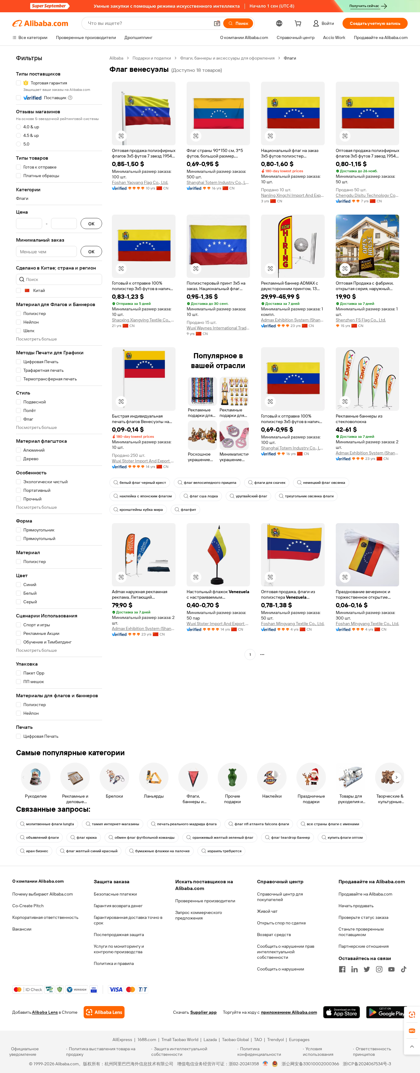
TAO (258, 1039)
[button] (217, 23)
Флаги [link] (290, 58)
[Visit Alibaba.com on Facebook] (342, 969)
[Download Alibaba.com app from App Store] (341, 1012)
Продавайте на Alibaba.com (365, 894)
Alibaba (116, 58)
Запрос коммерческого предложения (198, 915)
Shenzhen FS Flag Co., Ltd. (361, 319)
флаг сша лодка (204, 496)
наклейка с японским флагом (146, 496)
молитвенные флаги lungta (50, 824)
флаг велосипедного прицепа (210, 482)
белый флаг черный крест (143, 482)
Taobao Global (235, 1039)
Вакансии (21, 929)
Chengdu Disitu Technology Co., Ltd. (367, 195)
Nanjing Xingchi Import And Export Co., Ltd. (293, 195)
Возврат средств (274, 934)
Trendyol (275, 1039)
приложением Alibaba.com (289, 1012)
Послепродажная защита (119, 934)
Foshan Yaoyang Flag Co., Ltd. (140, 182)
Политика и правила (114, 963)
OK (91, 223)
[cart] (299, 24)
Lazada (210, 1039)
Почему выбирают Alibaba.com (42, 894)
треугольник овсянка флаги (309, 496)
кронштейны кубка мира (141, 509)
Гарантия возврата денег (118, 905)
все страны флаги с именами (333, 824)
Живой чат (267, 911)
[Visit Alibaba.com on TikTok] (403, 969)
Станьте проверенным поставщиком (361, 932)
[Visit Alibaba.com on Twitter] (366, 969)
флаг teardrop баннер (290, 837)
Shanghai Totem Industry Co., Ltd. (218, 182)
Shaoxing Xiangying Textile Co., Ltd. (144, 319)
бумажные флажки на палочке (162, 851)
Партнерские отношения (364, 946)
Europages (299, 1039)
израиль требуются (224, 851)
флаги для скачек (269, 482)
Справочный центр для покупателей (280, 897)
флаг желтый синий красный (91, 851)
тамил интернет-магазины (115, 824)
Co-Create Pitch (28, 905)
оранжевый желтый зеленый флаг (222, 837)
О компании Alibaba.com (38, 881)
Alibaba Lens (45, 1012)
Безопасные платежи (115, 894)
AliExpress (122, 1039)
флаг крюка (87, 837)
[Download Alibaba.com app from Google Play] (387, 1012)
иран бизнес (37, 851)
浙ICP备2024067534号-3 (367, 1063)
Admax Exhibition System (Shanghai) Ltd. (293, 319)
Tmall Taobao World (179, 1039)
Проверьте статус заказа (363, 917)
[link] (412, 1015)
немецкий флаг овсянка (324, 482)
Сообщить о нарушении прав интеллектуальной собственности (285, 952)
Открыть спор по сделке (281, 922)
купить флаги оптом (345, 837)
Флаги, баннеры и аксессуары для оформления (227, 58)
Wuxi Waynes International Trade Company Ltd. (218, 327)
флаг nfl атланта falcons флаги (262, 824)
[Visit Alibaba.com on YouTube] (391, 969)
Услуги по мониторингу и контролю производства (119, 949)
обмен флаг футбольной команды (145, 837)
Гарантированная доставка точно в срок (128, 920)
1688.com (146, 1039)
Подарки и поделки (152, 58)
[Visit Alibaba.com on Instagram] (379, 969)
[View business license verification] (265, 1064)
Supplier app (203, 1012)
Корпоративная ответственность (45, 917)
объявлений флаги (42, 837)
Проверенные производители (205, 900)
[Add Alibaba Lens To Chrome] (104, 1012)
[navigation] (59, 397)
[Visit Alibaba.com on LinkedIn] (354, 969)
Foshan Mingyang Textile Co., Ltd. (292, 623)
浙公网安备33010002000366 (310, 1063)
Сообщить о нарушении (280, 968)
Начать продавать (356, 905)
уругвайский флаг (251, 496)
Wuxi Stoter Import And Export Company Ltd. (144, 460)
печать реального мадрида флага (187, 824)
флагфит (188, 509)
